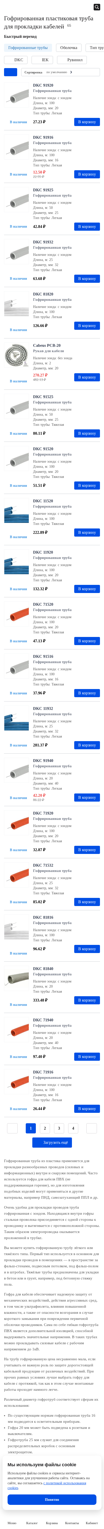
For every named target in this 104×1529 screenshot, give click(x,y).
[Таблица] (85, 72)
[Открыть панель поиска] (97, 7)
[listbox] (59, 72)
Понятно (52, 1500)
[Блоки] (93, 72)
